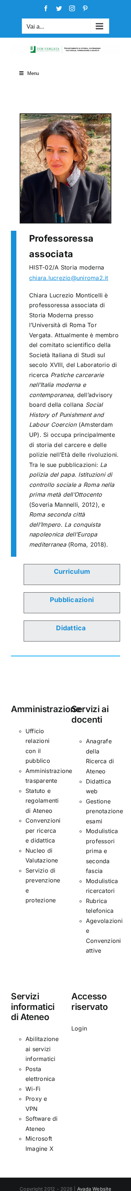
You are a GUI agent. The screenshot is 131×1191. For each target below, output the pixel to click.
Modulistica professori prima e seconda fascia (102, 850)
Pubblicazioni (72, 599)
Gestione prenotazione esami (104, 811)
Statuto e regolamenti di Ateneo (42, 800)
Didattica (71, 628)
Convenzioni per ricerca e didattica (43, 830)
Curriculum (72, 571)
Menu (33, 73)
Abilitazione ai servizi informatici (42, 1048)
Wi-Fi (32, 1088)
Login (79, 1028)
